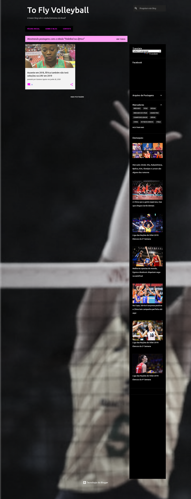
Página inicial (33, 29)
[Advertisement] (148, 437)
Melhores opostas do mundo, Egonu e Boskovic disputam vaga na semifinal (146, 272)
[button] (71, 84)
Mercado (137, 108)
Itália (158, 122)
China (136, 122)
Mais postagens (77, 97)
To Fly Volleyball (58, 9)
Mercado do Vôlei (140, 113)
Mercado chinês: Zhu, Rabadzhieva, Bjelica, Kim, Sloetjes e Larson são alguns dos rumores (148, 168)
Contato (67, 29)
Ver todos (120, 39)
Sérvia (152, 117)
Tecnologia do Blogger (97, 482)
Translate (153, 54)
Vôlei (145, 108)
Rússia (153, 108)
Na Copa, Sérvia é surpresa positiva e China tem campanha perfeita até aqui (147, 309)
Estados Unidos (147, 122)
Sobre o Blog (51, 29)
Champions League (140, 117)
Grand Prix (154, 113)
